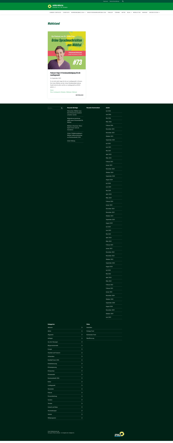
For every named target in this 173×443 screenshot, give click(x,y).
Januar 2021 (109, 292)
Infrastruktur (51, 356)
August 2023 (109, 223)
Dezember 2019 (110, 310)
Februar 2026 (109, 125)
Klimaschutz (51, 371)
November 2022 (110, 256)
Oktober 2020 (109, 299)
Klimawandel (51, 374)
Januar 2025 (109, 165)
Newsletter (51, 389)
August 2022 (109, 266)
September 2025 (110, 140)
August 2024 (109, 179)
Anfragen (50, 338)
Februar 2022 (109, 284)
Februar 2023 (109, 245)
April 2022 (109, 277)
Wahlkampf (69, 92)
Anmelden (89, 327)
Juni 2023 (108, 230)
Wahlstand (75, 92)
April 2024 (109, 194)
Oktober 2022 (109, 259)
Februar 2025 (109, 161)
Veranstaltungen (52, 410)
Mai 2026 (108, 118)
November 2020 (110, 295)
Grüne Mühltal (58, 5)
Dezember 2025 (110, 129)
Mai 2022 (108, 274)
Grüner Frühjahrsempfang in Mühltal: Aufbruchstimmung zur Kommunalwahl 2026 (74, 135)
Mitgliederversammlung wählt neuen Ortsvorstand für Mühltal (75, 120)
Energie (50, 349)
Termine (50, 403)
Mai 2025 (108, 151)
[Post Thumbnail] (67, 50)
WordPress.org (90, 338)
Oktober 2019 (109, 313)
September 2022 (110, 263)
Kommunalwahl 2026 (53, 378)
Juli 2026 (108, 111)
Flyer (52, 92)
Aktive (49, 331)
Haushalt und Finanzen (54, 353)
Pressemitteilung (52, 396)
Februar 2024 (109, 201)
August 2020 (109, 306)
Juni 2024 (108, 187)
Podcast (51, 90)
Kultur (49, 382)
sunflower (58, 432)
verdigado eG (71, 432)
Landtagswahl (57, 92)
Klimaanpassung (52, 367)
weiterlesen (79, 95)
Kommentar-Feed (91, 334)
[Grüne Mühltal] (49, 6)
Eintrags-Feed (90, 331)
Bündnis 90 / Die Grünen (60, 7)
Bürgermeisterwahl (53, 345)
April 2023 (109, 237)
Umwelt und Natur (53, 407)
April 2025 (109, 154)
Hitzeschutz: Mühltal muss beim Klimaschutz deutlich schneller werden (74, 113)
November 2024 (110, 169)
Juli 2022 (108, 270)
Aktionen (50, 327)
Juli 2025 (108, 143)
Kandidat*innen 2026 (53, 360)
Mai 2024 (108, 190)
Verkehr (50, 414)
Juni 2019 (108, 317)
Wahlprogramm (52, 418)
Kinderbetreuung (52, 363)
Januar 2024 (109, 205)
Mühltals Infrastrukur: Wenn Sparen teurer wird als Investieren (74, 128)
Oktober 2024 (109, 172)
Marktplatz (63, 92)
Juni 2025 (108, 147)
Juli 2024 (108, 183)
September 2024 (110, 176)
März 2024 (109, 198)
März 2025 (109, 158)
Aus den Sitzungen (53, 342)
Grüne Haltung (71, 141)
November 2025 (110, 132)
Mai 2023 (108, 234)
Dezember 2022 (110, 252)
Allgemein (50, 334)
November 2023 (110, 212)
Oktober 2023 (109, 216)
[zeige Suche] (123, 1)
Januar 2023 (109, 248)
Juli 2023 (108, 227)
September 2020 (110, 303)
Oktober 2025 (109, 136)
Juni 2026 (108, 114)
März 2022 (109, 281)
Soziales (50, 400)
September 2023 (110, 219)
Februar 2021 (109, 288)
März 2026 (109, 122)
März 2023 (109, 241)
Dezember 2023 (110, 208)
